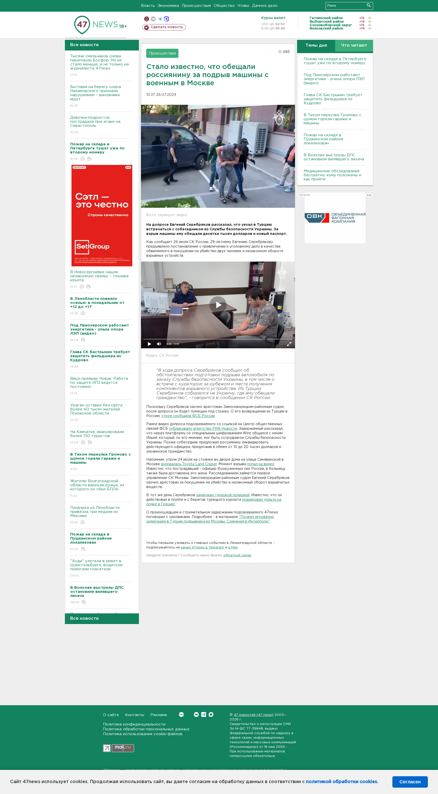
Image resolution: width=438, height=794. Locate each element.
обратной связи (237, 555)
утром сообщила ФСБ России (188, 416)
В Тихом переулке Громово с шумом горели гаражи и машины (332, 119)
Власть (148, 5)
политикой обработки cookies (341, 782)
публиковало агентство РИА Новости (203, 428)
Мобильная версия (146, 18)
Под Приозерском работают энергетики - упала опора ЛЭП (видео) (334, 79)
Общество (224, 5)
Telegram (203, 714)
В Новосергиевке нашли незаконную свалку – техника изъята (99, 279)
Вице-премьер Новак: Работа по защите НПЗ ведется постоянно (99, 386)
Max (211, 714)
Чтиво (243, 5)
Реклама (158, 715)
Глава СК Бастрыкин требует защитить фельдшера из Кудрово (333, 99)
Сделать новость (167, 27)
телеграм (159, 18)
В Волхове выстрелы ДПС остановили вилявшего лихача (334, 157)
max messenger (166, 18)
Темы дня (316, 45)
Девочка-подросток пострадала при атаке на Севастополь (95, 125)
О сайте (111, 715)
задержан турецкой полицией (222, 495)
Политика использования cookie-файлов (142, 734)
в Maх (233, 547)
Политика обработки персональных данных (146, 729)
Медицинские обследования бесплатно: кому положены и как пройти (332, 175)
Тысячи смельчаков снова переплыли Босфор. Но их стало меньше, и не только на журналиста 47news (99, 65)
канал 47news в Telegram (202, 547)
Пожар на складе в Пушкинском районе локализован (323, 139)
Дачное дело (265, 5)
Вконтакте (196, 714)
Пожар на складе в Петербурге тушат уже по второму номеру (335, 61)
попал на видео (260, 464)
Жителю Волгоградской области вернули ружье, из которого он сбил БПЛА (97, 488)
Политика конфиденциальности (134, 724)
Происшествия (196, 5)
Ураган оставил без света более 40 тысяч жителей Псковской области (96, 412)
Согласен (410, 781)
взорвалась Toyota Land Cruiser (189, 464)
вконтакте (153, 18)
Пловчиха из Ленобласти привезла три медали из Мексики (95, 515)
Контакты (134, 715)
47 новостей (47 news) (253, 715)
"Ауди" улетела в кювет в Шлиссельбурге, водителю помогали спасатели (96, 568)
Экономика (168, 5)
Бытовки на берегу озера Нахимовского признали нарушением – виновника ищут (95, 96)
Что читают (354, 45)
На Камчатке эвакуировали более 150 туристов (97, 437)
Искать (369, 5)
